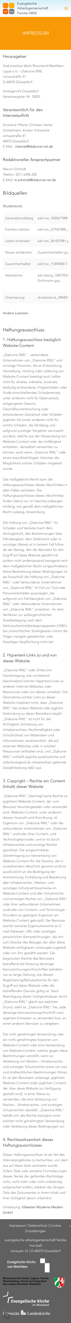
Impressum (17, 1225)
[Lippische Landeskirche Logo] (35, 1312)
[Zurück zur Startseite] (8, 8)
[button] (66, 8)
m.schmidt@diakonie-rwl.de (35, 180)
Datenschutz (37, 1225)
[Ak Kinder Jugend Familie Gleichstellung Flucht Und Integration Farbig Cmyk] (35, 1282)
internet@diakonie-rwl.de (34, 146)
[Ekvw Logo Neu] (35, 1265)
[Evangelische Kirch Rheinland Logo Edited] (35, 1299)
